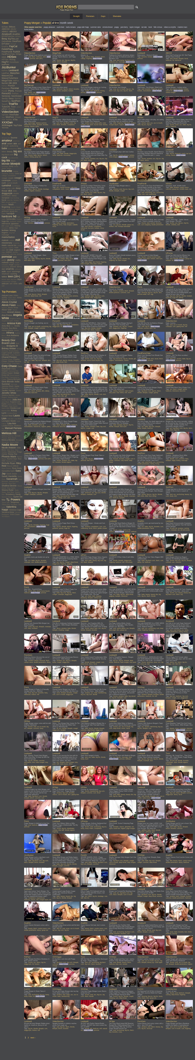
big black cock (7, 155)
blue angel (112, 630)
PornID (4, 91)
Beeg (4, 38)
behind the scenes (30, 124)
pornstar (7, 256)
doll (173, 664)
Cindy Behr (16, 363)
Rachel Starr (12, 459)
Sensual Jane (14, 481)
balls (93, 596)
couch (183, 153)
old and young (184, 530)
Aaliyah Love (7, 295)
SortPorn (15, 101)
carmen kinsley (65, 187)
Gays (103, 16)
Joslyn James (6, 400)
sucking (13, 274)
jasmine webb (141, 294)
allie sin (59, 928)
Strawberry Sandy (13, 494)
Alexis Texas (13, 308)
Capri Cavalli (7, 353)
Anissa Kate (14, 323)
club (148, 664)
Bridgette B (12, 346)
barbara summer (41, 123)
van (154, 328)
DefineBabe (6, 41)
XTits (15, 119)
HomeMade (14, 62)
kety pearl (90, 124)
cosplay (54, 830)
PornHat (15, 88)
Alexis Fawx (9, 305)
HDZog (12, 59)
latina (11, 228)
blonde (6, 163)
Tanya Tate (5, 502)
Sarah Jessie (11, 474)
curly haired (124, 460)
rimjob (17, 262)
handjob (10, 213)
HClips (18, 54)
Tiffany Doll (6, 504)
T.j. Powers (13, 499)
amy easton (174, 89)
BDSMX (18, 36)
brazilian (117, 933)
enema (124, 962)
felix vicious (158, 27)
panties (15, 252)
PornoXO (6, 93)
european (5, 198)
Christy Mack (6, 363)
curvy (8, 188)
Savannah (11, 479)
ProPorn (15, 94)
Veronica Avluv (8, 512)
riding (11, 262)
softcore (18, 269)
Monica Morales (8, 440)
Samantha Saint (8, 471)
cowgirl (17, 178)
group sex (13, 211)
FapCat (13, 46)
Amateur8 (7, 34)
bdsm (4, 152)
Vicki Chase (15, 514)
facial (4, 200)
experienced (40, 898)
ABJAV (13, 29)
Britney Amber (9, 348)
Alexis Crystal (9, 302)
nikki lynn (159, 258)
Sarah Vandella (9, 476)
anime (172, 662)
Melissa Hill (9, 433)
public (4, 260)
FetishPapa (7, 49)
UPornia (11, 109)
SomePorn (6, 101)
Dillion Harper (7, 373)
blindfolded (70, 828)
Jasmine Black (7, 386)
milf (17, 239)
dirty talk (61, 830)
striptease (5, 274)
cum (4, 183)
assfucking (13, 146)
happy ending (176, 460)
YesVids (5, 128)
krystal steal (98, 124)
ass (15, 143)
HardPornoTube (8, 54)
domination (70, 223)
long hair (12, 233)
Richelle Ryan (8, 463)
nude (16, 247)
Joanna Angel (12, 397)
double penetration (157, 225)
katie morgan (85, 264)
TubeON (6, 106)
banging (119, 425)
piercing (13, 254)
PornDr (11, 85)
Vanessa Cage (15, 510)
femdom (5, 205)
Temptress (14, 502)
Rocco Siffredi (12, 466)
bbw (19, 148)
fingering (6, 207)
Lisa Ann (11, 423)
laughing (66, 297)
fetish (11, 204)
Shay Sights (11, 488)
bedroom (179, 696)
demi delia (27, 260)
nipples (10, 247)
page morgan (130, 828)
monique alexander (124, 226)
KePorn (5, 70)
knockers (5, 228)
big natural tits (13, 158)
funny (4, 209)
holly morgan (67, 225)
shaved (13, 267)
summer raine (95, 27)
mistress (38, 191)
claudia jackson (123, 155)
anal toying (120, 60)
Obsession (12, 452)
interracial (6, 223)
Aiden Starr (12, 298)
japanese (15, 223)
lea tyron (91, 228)
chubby (11, 173)
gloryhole (128, 827)
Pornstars (90, 16)
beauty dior (154, 594)
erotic (62, 189)
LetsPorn (5, 73)
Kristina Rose (12, 413)
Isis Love (14, 384)
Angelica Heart (15, 318)
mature (5, 240)
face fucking (14, 198)
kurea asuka (28, 29)
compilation (12, 175)
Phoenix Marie (9, 456)
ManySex (15, 73)
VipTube (5, 115)
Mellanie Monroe (8, 436)
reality (18, 260)
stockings (16, 271)
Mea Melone (17, 431)
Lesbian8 (14, 70)
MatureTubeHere (10, 78)
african (149, 930)
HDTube (5, 59)
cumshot (6, 185)
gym (153, 832)
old (7, 250)
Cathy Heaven (15, 355)
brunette (7, 170)
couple (11, 178)
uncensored (6, 281)
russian (17, 265)
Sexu (11, 98)
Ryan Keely (17, 468)
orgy (3, 252)
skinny (19, 267)
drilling (115, 391)
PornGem (6, 88)
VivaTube (14, 114)
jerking (181, 297)
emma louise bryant (93, 360)
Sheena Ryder (8, 490)
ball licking (153, 727)
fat (20, 200)
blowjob (15, 163)
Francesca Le (14, 377)
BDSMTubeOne (8, 36)
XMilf (3, 120)
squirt (9, 271)
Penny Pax (12, 454)
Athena (10, 332)
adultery (87, 296)
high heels (127, 123)
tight (8, 279)
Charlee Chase (7, 359)
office (70, 764)
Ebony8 (13, 44)
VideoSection (10, 111)
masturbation (8, 237)
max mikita (120, 392)
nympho (121, 498)
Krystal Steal (7, 416)
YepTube (17, 125)
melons (12, 240)
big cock (120, 91)
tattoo (4, 276)
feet (3, 202)
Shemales (117, 16)
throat (4, 279)
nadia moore (64, 764)
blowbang (84, 598)
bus (129, 258)
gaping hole (180, 326)
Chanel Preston (9, 357)
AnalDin (16, 34)
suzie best (60, 27)
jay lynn (160, 89)
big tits (6, 160)
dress (91, 664)
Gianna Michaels (14, 379)
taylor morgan (135, 27)
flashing (151, 630)
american (16, 141)
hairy (4, 214)
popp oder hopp (83, 27)
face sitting (152, 496)
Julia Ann (16, 399)
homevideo (11, 219)
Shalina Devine (9, 485)
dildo (15, 191)
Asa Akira (13, 328)
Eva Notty (5, 377)
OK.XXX (13, 83)
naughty (4, 247)
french (13, 207)
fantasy (16, 200)
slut (3, 269)
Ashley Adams (7, 330)
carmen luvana (151, 257)
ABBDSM (6, 29)
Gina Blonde (8, 381)
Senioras (6, 96)
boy (182, 594)
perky (49, 426)
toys (19, 279)
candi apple (158, 962)
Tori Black (13, 504)
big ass (18, 151)
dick (10, 190)
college (4, 175)
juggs (7, 226)
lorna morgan (113, 157)
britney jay (150, 962)
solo (4, 271)
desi (62, 396)
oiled (3, 250)
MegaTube (7, 80)
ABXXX (13, 31)
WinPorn (10, 117)
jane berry (124, 27)
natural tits (11, 245)
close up (18, 173)
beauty (10, 151)
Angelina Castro (7, 321)
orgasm (17, 250)
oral (11, 250)
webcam (5, 284)
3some (14, 137)
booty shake (89, 828)
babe (4, 148)
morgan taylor (43, 899)
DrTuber (6, 44)
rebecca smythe (170, 27)
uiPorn (4, 109)
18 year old (6, 138)
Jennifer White (9, 393)
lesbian (5, 230)
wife (20, 284)
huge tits (5, 221)
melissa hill (126, 530)
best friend (96, 262)
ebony (14, 196)
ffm (102, 360)
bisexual (178, 153)
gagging (69, 564)
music (67, 189)
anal (4, 143)
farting (152, 464)
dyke (175, 762)
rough (11, 265)
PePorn (4, 86)
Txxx (13, 106)
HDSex (11, 56)
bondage (5, 166)
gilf (135, 359)
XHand (18, 117)
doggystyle (7, 193)
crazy (120, 1032)
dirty (34, 591)
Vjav (3, 117)
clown (177, 728)
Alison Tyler (7, 310)
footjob (97, 330)
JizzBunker (9, 67)
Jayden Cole (13, 388)
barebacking (12, 148)
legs (16, 228)
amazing (144, 292)
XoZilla (9, 120)
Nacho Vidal (14, 442)
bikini (190, 428)
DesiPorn (16, 41)
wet (11, 284)
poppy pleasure (49, 27)
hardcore (7, 216)
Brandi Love (8, 343)
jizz (3, 226)
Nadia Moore (10, 444)
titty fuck (14, 279)
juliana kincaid (170, 730)
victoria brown (107, 27)
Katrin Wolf (5, 408)
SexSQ (5, 98)
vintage (13, 281)
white (15, 284)
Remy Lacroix (11, 461)
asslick (152, 223)
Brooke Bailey (14, 351)
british (9, 168)
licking (13, 230)
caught (131, 996)
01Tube (5, 27)
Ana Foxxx (7, 315)
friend (18, 207)
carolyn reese (184, 187)
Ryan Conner (6, 468)
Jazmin (18, 390)
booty (11, 166)
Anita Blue (6, 326)
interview (189, 728)
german (17, 209)
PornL (11, 91)
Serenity (5, 483)
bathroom (60, 89)
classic (26, 157)
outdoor (9, 252)
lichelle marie (184, 189)
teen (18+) (14, 276)
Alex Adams (12, 300)
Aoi (12, 326)
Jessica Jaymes (8, 395)
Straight (76, 16)
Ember (16, 373)
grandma (55, 528)
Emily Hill (5, 375)
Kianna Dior (6, 411)
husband (13, 221)
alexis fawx (94, 628)
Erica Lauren (14, 375)
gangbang (10, 209)
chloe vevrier (56, 91)
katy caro (119, 964)
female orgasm (11, 202)
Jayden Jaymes (8, 390)
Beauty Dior (8, 340)
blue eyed (123, 426)
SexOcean (16, 96)
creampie (6, 180)
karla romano (71, 27)
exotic (123, 728)
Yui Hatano (5, 516)
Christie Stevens (14, 361)
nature (19, 245)
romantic (5, 265)
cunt (3, 188)
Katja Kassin (13, 406)
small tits (10, 269)
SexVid (17, 98)
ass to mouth (121, 89)
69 (57, 728)
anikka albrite (121, 628)
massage (5, 235)
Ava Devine (6, 338)
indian (19, 221)
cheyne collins (34, 126)
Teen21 (5, 104)
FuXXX (16, 51)
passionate (5, 254)
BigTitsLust (13, 39)
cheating (5, 173)
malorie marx (182, 27)
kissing (17, 226)
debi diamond (67, 296)
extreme (75, 296)
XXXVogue (7, 125)
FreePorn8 (7, 52)
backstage (31, 123)
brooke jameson (114, 292)
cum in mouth (12, 183)
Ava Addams (13, 335)
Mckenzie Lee (7, 431)
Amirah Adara (13, 312)
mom (4, 245)
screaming (5, 267)
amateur (7, 140)
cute (13, 188)
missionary (7, 243)
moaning (16, 243)
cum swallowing (151, 194)
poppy (116, 27)
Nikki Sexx (10, 450)
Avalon (13, 338)
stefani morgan (170, 92)
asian (10, 143)
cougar (4, 178)
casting (15, 171)
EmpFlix (5, 46)
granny (86, 396)
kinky (12, 226)
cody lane (74, 187)
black (13, 161)
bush (86, 759)
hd (14, 216)
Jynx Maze (5, 402)
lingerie (5, 233)
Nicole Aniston (9, 447)
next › (32, 1037)
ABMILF (5, 32)
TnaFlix (13, 103)
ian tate (144, 27)
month (63, 22)
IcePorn (5, 64)
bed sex (172, 696)
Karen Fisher (12, 404)
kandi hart (117, 828)
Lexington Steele (9, 421)
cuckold (14, 180)
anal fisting (148, 192)
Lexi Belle (18, 419)
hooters (19, 219)
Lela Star (10, 419)
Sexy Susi (11, 483)
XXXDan (7, 122)
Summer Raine (7, 497)
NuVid (5, 83)
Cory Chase (9, 366)
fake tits (10, 200)
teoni (150, 27)
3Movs (12, 27)
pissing (19, 254)
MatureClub (7, 75)
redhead (5, 262)
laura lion (34, 392)
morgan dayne (113, 124)
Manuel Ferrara (13, 428)
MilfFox (16, 81)
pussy (10, 259)
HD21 (4, 57)
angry (90, 262)
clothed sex (97, 598)
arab (143, 326)
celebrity (173, 225)
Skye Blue (10, 492)
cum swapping (146, 225)
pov (15, 257)
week (70, 22)
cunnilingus (16, 186)
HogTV (5, 62)
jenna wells (98, 123)
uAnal (18, 107)
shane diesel (34, 94)
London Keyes (7, 426)
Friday (4, 379)
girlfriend (5, 211)
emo (33, 762)
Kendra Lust (15, 408)
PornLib (18, 91)
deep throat (34, 296)
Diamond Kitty (14, 371)
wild (3, 286)
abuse (58, 628)
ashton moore (89, 123)
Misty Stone (12, 438)
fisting (32, 157)
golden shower (102, 528)
